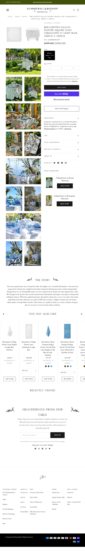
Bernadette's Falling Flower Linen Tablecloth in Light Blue (29, 346)
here (63, 441)
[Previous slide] (3, 314)
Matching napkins (49, 129)
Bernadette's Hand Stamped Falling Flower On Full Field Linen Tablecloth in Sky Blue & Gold (67, 347)
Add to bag (9, 379)
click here (75, 81)
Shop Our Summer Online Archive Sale (42, 2)
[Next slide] (81, 314)
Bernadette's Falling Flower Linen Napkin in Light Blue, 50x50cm (9, 346)
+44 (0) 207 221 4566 (13, 2)
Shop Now (64, 186)
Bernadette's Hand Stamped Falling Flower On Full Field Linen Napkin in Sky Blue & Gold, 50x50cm (48, 348)
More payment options (62, 99)
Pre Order (67, 379)
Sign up (57, 435)
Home (10, 16)
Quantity (48, 64)
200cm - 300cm (21, 16)
